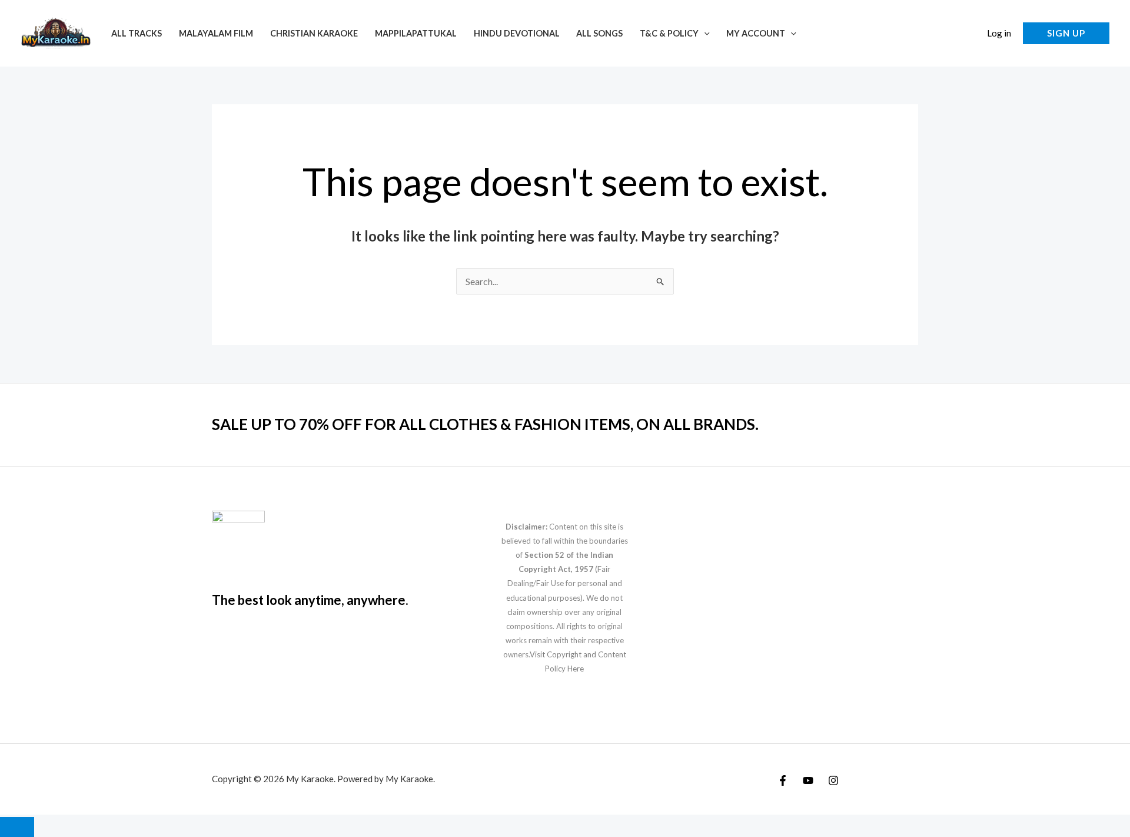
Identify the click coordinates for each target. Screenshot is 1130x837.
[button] (704, 33)
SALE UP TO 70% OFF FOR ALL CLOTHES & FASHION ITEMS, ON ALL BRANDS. (485, 424)
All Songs (599, 33)
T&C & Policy (669, 33)
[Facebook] (782, 780)
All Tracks (136, 33)
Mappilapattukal (416, 33)
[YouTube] (808, 780)
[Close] (17, 827)
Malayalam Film (216, 33)
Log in (999, 33)
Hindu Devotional (517, 33)
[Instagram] (833, 780)
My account (755, 33)
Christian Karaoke (314, 33)
